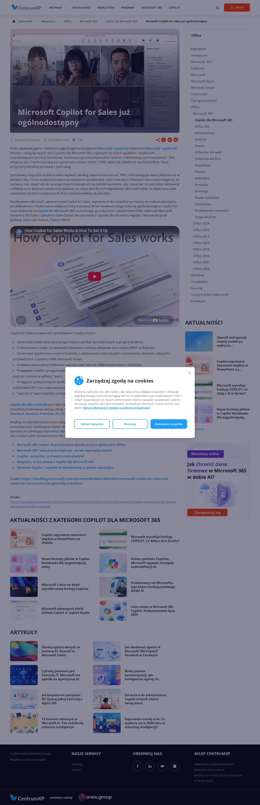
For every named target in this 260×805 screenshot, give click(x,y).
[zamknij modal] (189, 372)
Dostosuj (130, 424)
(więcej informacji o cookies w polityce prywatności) (116, 408)
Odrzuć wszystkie (92, 424)
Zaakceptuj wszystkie (169, 424)
